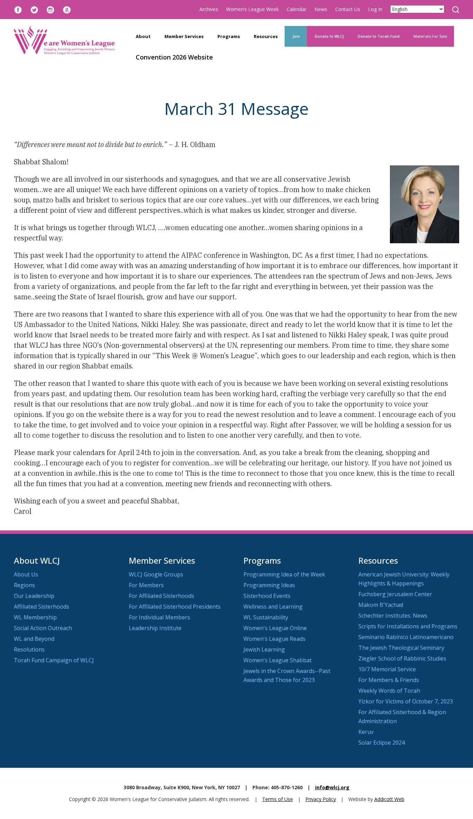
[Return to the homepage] (64, 40)
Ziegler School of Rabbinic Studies (402, 658)
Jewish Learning (264, 649)
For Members (146, 585)
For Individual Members (159, 617)
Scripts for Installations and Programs (407, 626)
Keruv (366, 732)
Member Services (184, 36)
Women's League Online (275, 628)
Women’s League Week (252, 9)
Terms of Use (277, 799)
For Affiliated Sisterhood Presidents (175, 606)
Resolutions (29, 649)
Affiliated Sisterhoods (41, 606)
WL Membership (35, 617)
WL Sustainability (265, 617)
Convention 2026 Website (174, 57)
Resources (266, 36)
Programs (228, 36)
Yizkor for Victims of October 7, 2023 (405, 701)
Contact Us (347, 9)
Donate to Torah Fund (379, 36)
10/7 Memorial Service (387, 669)
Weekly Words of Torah (389, 690)
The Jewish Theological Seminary (401, 648)
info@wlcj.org (332, 787)
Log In (375, 9)
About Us (26, 574)
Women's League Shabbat (277, 660)
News (320, 9)
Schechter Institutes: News (392, 615)
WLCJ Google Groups (156, 574)
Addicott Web (389, 799)
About (143, 36)
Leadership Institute (155, 628)
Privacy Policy (320, 799)
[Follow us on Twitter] (34, 9)
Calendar (296, 9)
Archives (208, 9)
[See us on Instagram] (50, 9)
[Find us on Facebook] (18, 9)
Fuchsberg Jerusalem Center (395, 594)
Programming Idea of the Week (284, 574)
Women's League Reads (274, 639)
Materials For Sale (430, 36)
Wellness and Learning (273, 606)
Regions (24, 585)
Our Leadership (34, 596)
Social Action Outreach (43, 628)
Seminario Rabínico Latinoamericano (406, 637)
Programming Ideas (269, 585)
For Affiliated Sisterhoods (161, 596)
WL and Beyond (34, 639)
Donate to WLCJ (329, 36)
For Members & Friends (388, 680)
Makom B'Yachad (380, 605)
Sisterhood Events (267, 596)
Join (296, 36)
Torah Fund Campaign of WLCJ (54, 660)
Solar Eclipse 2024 (381, 742)
